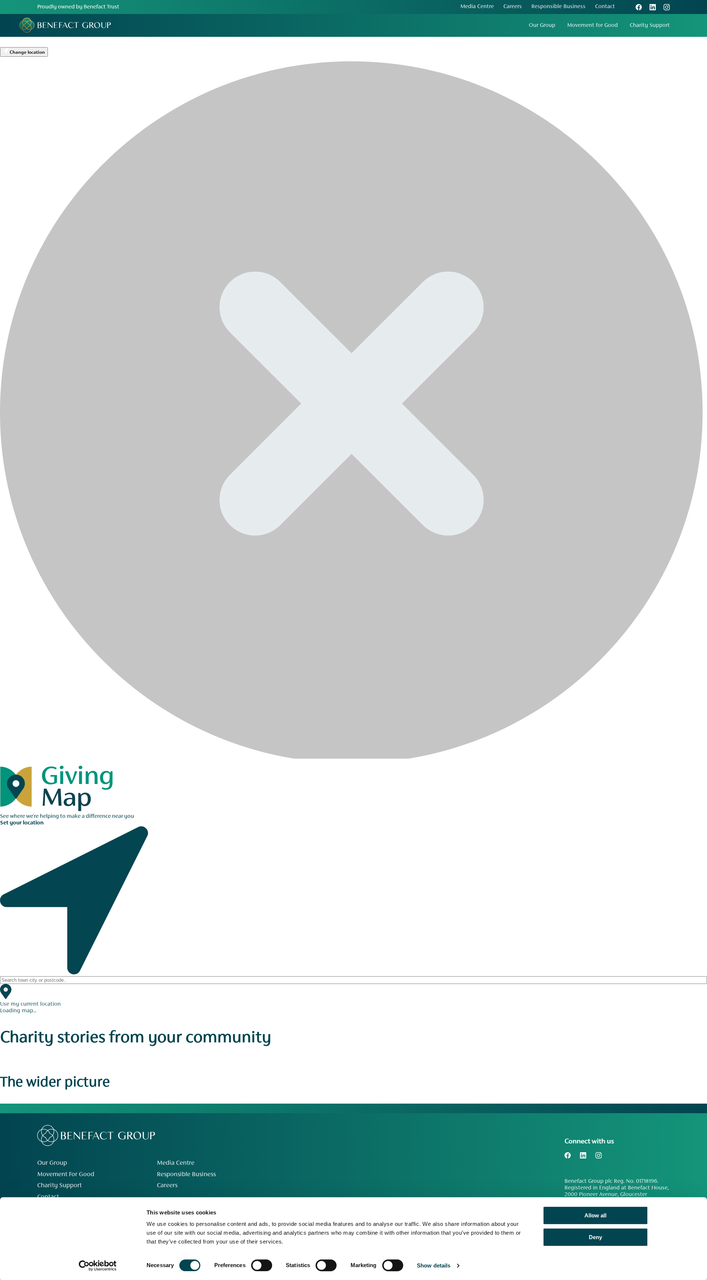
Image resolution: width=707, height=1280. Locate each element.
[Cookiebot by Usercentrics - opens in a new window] (98, 1265)
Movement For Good (65, 1174)
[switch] (261, 1265)
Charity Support (650, 25)
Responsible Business (558, 7)
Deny (595, 1237)
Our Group (542, 25)
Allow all (595, 1215)
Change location (26, 52)
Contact (605, 7)
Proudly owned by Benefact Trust (78, 7)
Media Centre (477, 7)
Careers (512, 7)
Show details (433, 1265)
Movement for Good (592, 25)
